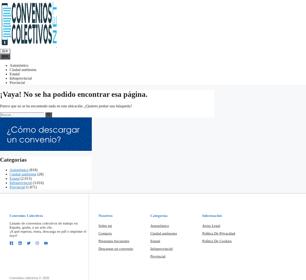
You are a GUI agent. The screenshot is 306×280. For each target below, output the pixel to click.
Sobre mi (105, 226)
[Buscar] (48, 114)
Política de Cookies (217, 241)
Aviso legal (211, 226)
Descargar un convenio (115, 249)
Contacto (105, 233)
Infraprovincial (21, 78)
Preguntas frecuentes (113, 241)
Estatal (15, 74)
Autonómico (19, 65)
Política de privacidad (218, 233)
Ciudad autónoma (23, 70)
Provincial (17, 83)
